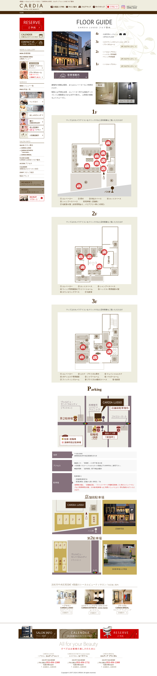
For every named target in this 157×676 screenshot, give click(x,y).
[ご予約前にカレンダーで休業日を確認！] (32, 35)
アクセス (26, 163)
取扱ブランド (24, 176)
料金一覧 (25, 89)
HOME (22, 12)
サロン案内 (26, 145)
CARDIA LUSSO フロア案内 (30, 159)
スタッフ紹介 (27, 172)
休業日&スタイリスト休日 (29, 168)
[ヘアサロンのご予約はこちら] (32, 24)
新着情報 (25, 53)
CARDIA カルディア (32, 7)
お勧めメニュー (26, 58)
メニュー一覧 (27, 86)
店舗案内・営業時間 (49, 667)
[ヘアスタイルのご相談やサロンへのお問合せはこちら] (32, 43)
